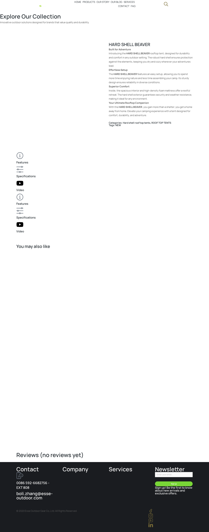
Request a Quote (183, 427)
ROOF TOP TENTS (161, 122)
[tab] (104, 158)
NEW (118, 125)
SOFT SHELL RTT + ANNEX (29, 433)
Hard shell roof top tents (136, 122)
